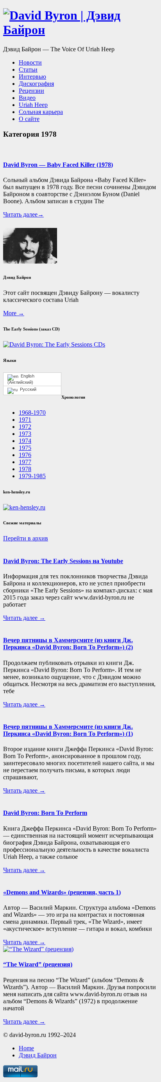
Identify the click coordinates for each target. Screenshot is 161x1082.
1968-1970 (32, 412)
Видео (27, 97)
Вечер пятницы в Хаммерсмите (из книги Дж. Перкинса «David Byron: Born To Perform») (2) (68, 643)
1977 (25, 462)
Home (26, 1048)
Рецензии (31, 90)
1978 (25, 469)
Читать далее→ (23, 214)
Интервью (32, 76)
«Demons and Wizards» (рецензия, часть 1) (62, 892)
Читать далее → (24, 617)
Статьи (28, 69)
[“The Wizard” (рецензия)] (38, 949)
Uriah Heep (33, 104)
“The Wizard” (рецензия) (37, 964)
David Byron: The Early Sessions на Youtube (63, 561)
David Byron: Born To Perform (45, 812)
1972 (25, 426)
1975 (25, 447)
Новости (30, 62)
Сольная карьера (41, 111)
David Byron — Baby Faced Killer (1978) (58, 164)
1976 (25, 455)
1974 (25, 440)
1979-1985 (32, 476)
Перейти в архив (25, 538)
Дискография (36, 83)
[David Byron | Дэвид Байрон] (80, 30)
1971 (25, 419)
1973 (25, 433)
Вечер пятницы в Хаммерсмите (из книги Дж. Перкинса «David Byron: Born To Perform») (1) (68, 730)
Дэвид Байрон (38, 1055)
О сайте (29, 119)
